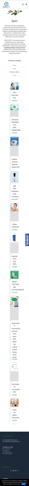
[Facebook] (11, 470)
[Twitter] (13, 470)
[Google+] (18, 470)
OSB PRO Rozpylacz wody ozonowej (15, 191)
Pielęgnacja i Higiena (14, 72)
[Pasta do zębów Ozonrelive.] (14, 403)
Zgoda (23, 484)
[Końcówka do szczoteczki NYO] (14, 372)
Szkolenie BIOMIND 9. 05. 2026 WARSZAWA (16, 125)
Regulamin (5, 478)
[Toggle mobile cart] (26, 4)
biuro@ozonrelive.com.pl (11, 440)
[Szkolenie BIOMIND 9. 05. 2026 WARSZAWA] (14, 111)
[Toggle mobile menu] (23, 4)
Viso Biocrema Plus (15, 95)
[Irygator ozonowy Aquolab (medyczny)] (14, 146)
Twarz (14, 65)
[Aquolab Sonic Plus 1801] (14, 243)
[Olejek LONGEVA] (14, 212)
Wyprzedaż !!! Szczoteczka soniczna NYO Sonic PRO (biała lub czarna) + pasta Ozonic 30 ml (16, 339)
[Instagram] (15, 470)
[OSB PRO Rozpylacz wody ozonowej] (14, 177)
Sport (14, 75)
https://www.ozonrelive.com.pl (12, 441)
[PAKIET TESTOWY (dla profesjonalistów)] (14, 275)
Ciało (14, 68)
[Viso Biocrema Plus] (14, 86)
